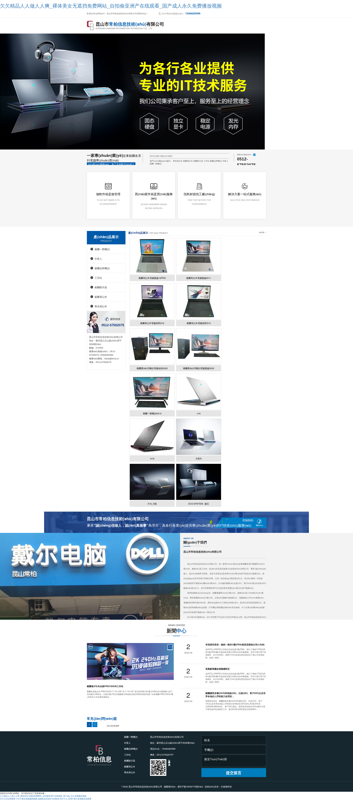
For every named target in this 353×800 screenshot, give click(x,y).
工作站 (206, 160)
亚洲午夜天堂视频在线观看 (79, 798)
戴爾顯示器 (198, 160)
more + (262, 233)
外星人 (225, 160)
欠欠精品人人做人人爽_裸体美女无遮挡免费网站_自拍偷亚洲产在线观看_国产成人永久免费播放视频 (111, 5)
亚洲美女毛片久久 (60, 798)
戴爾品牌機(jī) (216, 160)
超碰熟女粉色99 (45, 798)
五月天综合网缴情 (7, 798)
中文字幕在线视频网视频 (26, 798)
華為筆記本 (178, 160)
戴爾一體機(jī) (156, 163)
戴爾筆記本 (188, 160)
